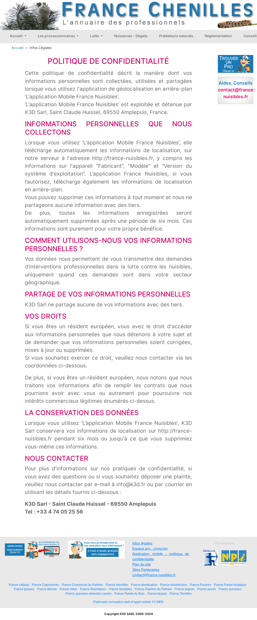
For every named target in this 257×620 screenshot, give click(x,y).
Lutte (95, 36)
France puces (206, 589)
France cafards (19, 584)
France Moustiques (93, 589)
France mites (68, 589)
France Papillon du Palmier (153, 589)
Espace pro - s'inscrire (150, 548)
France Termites (180, 593)
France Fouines (200, 584)
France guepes (24, 589)
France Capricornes (45, 584)
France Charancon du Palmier (82, 584)
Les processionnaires (57, 36)
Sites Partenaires (145, 570)
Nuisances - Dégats (131, 36)
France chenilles (117, 584)
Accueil (16, 36)
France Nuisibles (120, 589)
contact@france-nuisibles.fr (154, 575)
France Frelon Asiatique (230, 584)
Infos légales (142, 543)
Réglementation (218, 36)
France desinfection (173, 584)
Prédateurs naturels (176, 36)
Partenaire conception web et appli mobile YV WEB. (128, 602)
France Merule (47, 589)
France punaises (230, 589)
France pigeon (185, 589)
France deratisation (144, 584)
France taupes (157, 593)
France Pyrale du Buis (129, 593)
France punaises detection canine (89, 593)
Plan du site (141, 564)
